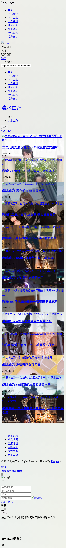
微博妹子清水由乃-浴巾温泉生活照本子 (28, 171)
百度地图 (13, 443)
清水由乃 (11, 108)
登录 (5, 3)
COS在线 (13, 13)
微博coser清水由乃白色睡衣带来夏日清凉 (29, 301)
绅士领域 (13, 29)
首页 (10, 10)
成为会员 (13, 36)
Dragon (55, 461)
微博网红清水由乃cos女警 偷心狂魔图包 (29, 214)
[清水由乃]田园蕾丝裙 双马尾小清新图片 (29, 238)
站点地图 (13, 439)
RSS (3, 467)
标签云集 (13, 447)
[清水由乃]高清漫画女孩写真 (21, 364)
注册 (12, 3)
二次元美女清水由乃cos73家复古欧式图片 (30, 147)
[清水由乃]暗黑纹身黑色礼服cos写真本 (28, 258)
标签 (5, 127)
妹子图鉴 (13, 25)
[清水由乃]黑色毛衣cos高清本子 (23, 190)
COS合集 (13, 17)
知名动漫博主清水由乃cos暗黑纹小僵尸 (28, 345)
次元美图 (13, 21)
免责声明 (13, 455)
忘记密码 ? (7, 502)
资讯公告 (13, 33)
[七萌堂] (6, 43)
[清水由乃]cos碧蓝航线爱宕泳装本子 (26, 384)
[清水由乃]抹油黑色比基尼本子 (23, 277)
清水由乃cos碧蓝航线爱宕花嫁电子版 (27, 321)
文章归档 (13, 436)
